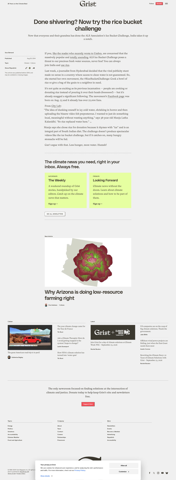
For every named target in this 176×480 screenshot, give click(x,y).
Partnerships (61, 437)
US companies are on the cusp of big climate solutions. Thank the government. (153, 328)
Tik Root (60, 332)
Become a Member (113, 431)
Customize (122, 471)
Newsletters (111, 426)
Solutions (11, 431)
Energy (10, 426)
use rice (65, 65)
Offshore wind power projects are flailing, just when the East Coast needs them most (154, 343)
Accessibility (111, 440)
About (59, 426)
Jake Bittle (143, 334)
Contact (60, 431)
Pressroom (61, 440)
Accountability (13, 434)
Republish (110, 437)
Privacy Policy (21, 473)
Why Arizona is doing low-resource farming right (84, 295)
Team (59, 429)
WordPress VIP (24, 471)
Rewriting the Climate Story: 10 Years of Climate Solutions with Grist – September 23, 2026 (153, 357)
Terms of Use (12, 473)
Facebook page (116, 96)
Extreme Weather (13, 437)
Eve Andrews (53, 305)
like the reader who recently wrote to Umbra (77, 53)
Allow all (124, 465)
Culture (61, 305)
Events (109, 429)
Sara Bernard (9, 52)
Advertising (111, 434)
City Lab (56, 105)
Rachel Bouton (96, 349)
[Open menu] (166, 3)
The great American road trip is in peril (24, 352)
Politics (10, 429)
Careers (60, 434)
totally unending (79, 57)
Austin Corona (145, 349)
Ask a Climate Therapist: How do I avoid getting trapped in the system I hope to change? (71, 340)
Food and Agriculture (15, 440)
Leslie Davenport (63, 346)
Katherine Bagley (17, 357)
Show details (45, 476)
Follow (151, 3)
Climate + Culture (29, 63)
